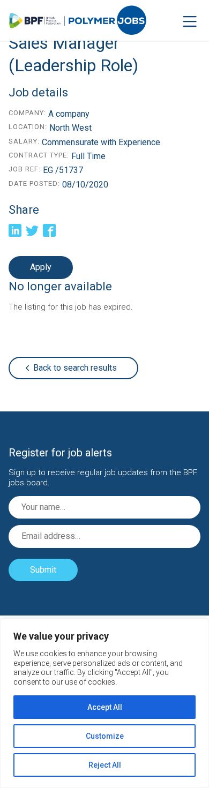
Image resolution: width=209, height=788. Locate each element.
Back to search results (75, 368)
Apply (40, 267)
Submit (43, 570)
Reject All (104, 765)
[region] (104, 703)
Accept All (104, 707)
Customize (105, 736)
